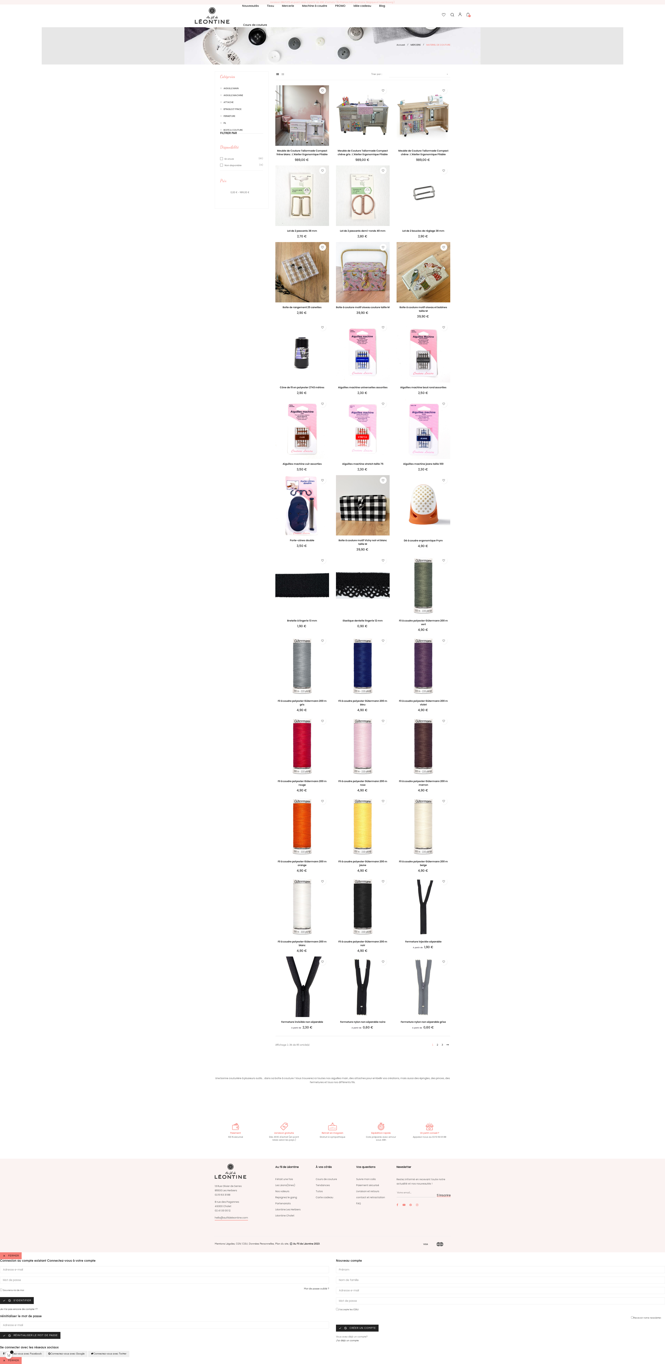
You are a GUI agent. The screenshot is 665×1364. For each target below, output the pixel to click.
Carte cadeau (324, 1197)
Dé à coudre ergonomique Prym (423, 540)
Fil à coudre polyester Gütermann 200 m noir (362, 943)
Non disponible (233, 165)
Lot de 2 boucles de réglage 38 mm (423, 231)
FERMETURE (229, 116)
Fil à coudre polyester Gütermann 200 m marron (423, 783)
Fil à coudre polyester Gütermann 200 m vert (423, 622)
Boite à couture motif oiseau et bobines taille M (423, 309)
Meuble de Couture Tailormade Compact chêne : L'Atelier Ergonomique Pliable (423, 152)
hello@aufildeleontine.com (231, 1217)
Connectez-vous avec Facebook (23, 1354)
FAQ (358, 1203)
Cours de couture (326, 1179)
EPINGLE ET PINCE (232, 109)
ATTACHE (228, 102)
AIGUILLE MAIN (231, 88)
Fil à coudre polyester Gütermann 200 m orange (302, 863)
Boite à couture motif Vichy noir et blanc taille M (363, 542)
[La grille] (277, 74)
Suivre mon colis (366, 1179)
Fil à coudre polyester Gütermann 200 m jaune (362, 863)
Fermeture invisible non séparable (302, 1022)
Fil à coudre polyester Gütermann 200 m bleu (362, 702)
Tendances (323, 1185)
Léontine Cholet (284, 1215)
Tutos (319, 1191)
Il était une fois (284, 1179)
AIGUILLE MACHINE (233, 95)
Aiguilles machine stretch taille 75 (362, 464)
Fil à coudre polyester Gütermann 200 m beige (423, 863)
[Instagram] (417, 1204)
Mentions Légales (225, 1244)
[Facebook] (397, 1204)
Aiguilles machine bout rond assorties (423, 387)
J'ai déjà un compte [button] (347, 1340)
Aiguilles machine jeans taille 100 (423, 464)
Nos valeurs (282, 1191)
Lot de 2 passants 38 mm (302, 231)
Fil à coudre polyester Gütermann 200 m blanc (302, 943)
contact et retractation (370, 1197)
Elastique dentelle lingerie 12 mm (363, 620)
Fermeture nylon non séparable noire (362, 1022)
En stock (229, 159)
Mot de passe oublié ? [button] (316, 1289)
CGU (244, 1244)
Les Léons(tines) (285, 1185)
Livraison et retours (367, 1191)
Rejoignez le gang (286, 1197)
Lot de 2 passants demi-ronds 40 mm (362, 231)
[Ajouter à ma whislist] (322, 90)
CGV (238, 1244)
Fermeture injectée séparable (423, 941)
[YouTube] (404, 1204)
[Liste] (283, 74)
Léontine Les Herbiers (288, 1209)
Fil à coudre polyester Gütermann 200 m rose (362, 783)
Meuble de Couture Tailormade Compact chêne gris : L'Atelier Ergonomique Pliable (363, 152)
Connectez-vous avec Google (67, 1354)
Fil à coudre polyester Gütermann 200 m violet (423, 702)
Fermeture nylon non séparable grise (423, 1022)
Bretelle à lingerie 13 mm (302, 620)
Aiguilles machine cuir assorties (302, 464)
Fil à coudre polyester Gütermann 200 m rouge (302, 783)
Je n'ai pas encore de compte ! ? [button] (18, 1309)
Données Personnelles (261, 1244)
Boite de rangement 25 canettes (302, 307)
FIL (225, 123)
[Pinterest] (410, 1204)
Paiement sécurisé (367, 1185)
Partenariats (283, 1203)
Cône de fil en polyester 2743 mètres (302, 387)
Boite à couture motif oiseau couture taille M (363, 307)
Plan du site (281, 1244)
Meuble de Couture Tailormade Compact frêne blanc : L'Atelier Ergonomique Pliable (302, 152)
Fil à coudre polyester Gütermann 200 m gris (302, 702)
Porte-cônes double (302, 540)
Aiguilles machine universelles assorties (363, 387)
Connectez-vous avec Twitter (109, 1354)
